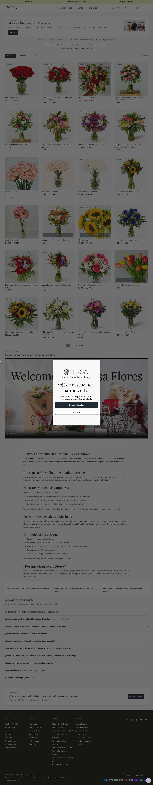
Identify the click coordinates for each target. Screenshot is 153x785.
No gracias (76, 412)
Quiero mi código (76, 405)
